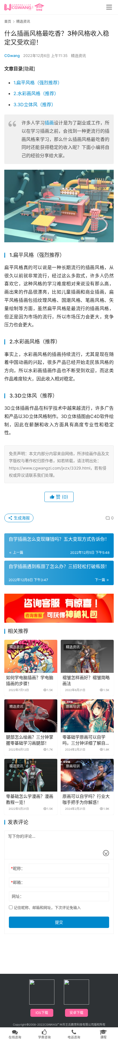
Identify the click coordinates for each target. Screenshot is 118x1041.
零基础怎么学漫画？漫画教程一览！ (29, 799)
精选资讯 (78, 55)
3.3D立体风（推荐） (34, 104)
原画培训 (73, 706)
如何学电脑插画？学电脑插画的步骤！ (29, 680)
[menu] (109, 7)
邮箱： (18, 882)
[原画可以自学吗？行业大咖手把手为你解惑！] (87, 775)
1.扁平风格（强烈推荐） (37, 82)
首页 (7, 21)
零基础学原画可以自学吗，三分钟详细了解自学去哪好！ (86, 740)
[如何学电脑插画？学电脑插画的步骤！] (30, 656)
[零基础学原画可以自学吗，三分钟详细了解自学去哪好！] (87, 715)
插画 (49, 123)
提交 (59, 922)
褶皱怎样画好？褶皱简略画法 (86, 680)
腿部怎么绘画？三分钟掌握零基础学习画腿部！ (29, 740)
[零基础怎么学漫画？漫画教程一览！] (30, 775)
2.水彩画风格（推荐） (36, 93)
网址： (18, 896)
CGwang (12, 55)
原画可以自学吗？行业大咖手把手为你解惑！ (86, 799)
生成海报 (21, 517)
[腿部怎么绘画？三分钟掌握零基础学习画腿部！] (30, 715)
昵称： (18, 868)
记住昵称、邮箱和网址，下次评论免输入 (47, 907)
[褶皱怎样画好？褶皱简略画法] (87, 656)
